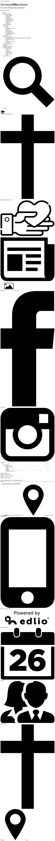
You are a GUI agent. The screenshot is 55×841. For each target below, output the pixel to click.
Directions (8, 17)
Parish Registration (10, 19)
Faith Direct (8, 51)
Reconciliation (9, 30)
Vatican (7, 468)
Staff (7, 54)
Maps (27, 839)
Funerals (8, 23)
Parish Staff (8, 16)
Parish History (9, 21)
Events (7, 49)
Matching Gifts (9, 53)
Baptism (7, 29)
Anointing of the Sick (10, 33)
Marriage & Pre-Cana (10, 28)
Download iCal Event (17, 480)
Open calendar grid (16, 483)
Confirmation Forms (10, 41)
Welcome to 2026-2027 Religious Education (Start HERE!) (18, 37)
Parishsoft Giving (8, 113)
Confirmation (9, 34)
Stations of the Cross (10, 470)
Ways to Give (9, 48)
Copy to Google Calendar (6, 480)
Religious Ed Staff (10, 39)
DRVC (7, 467)
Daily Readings (9, 466)
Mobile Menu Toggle (5, 10)
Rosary (7, 469)
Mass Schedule (9, 15)
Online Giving (9, 52)
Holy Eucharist (9, 31)
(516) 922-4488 (7, 608)
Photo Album (17, 290)
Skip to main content (5, 1)
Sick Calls (8, 22)
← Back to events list (5, 483)
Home (7, 27)
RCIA (7, 40)
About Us (8, 42)
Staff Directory (9, 18)
